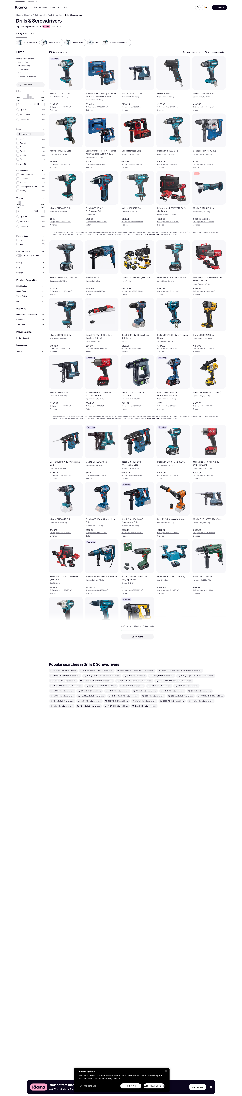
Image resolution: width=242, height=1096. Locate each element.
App (59, 7)
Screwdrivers (23, 69)
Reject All (131, 1086)
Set (19, 73)
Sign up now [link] (198, 1087)
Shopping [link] (28, 15)
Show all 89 (21, 164)
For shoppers (20, 2)
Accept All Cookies (154, 1086)
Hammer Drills (24, 66)
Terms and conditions (155, 234)
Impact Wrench (24, 62)
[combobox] (191, 52)
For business (32, 2)
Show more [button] (137, 636)
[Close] (166, 1071)
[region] (122, 1080)
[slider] (18, 99)
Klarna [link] (18, 15)
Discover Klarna (40, 7)
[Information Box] (65, 52)
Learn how (56, 26)
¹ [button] (60, 107)
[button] (206, 7)
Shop (52, 7)
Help (66, 7)
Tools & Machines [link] (55, 15)
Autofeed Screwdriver (27, 76)
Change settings (88, 1086)
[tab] (21, 33)
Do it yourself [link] (40, 15)
